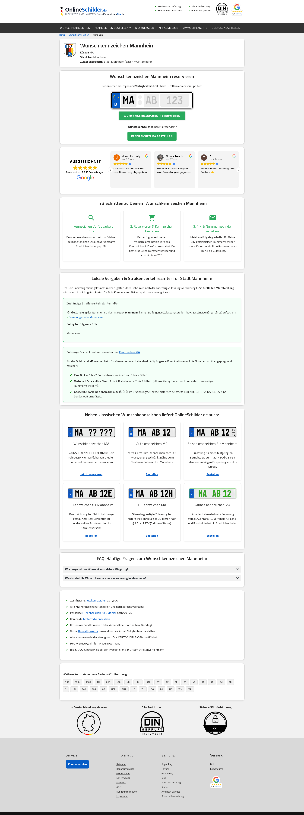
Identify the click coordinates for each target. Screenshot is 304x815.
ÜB (128, 682)
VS (194, 682)
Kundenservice (77, 764)
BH (161, 689)
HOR (113, 689)
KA (212, 682)
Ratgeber (121, 764)
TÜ (142, 689)
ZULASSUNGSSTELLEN (226, 28)
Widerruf (121, 782)
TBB (67, 682)
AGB (118, 787)
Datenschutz (123, 778)
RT (158, 682)
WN (180, 689)
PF (176, 682)
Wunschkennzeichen (79, 34)
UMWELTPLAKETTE (195, 28)
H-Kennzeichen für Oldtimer (99, 613)
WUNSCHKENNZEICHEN (75, 28)
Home (62, 34)
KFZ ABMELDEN (168, 28)
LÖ (134, 689)
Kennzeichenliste (125, 769)
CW (152, 689)
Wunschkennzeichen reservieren (152, 115)
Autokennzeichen (96, 600)
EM (221, 682)
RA (203, 682)
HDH (138, 682)
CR (185, 682)
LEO (118, 682)
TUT (124, 689)
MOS (88, 682)
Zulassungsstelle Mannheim (86, 317)
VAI (190, 689)
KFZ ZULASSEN (144, 28)
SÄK (148, 682)
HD (170, 689)
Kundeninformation (126, 791)
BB (230, 682)
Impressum (122, 796)
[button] (130, 27)
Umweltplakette (88, 631)
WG (94, 689)
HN (74, 689)
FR (98, 682)
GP (167, 682)
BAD (84, 689)
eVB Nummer (123, 773)
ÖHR (108, 682)
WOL (77, 682)
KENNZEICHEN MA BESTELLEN (152, 136)
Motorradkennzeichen (96, 619)
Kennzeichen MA (129, 352)
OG (103, 689)
